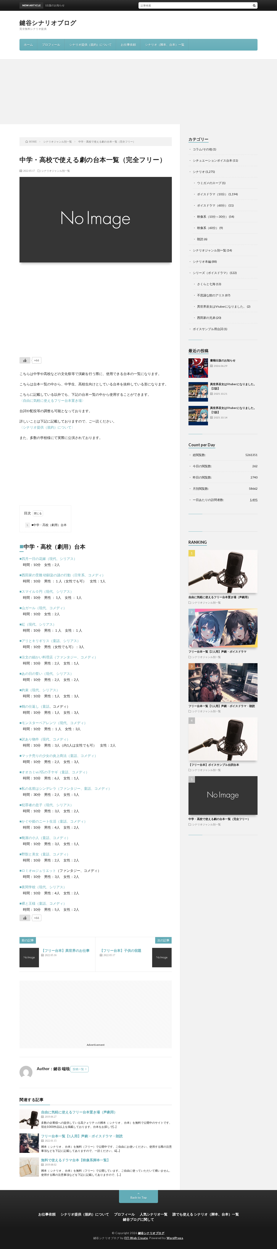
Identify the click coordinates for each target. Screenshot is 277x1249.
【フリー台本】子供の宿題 (120, 950)
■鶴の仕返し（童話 (34, 706)
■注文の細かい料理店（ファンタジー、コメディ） (58, 657)
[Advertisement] (138, 92)
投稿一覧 (78, 1069)
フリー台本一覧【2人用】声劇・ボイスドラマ (217, 651)
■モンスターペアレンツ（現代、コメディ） (53, 723)
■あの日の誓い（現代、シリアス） (46, 673)
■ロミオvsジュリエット (37, 870)
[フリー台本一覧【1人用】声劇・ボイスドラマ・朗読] (29, 1143)
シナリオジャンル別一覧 (55, 170)
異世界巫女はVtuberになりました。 (221, 306)
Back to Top (138, 1197)
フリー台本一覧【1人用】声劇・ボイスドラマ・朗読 (82, 1136)
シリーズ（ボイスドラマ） (211, 273)
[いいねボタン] (24, 360)
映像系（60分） (208, 228)
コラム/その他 (202, 149)
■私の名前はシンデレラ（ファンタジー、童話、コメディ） (65, 788)
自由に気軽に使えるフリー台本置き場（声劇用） (79, 1112)
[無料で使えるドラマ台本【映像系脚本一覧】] (29, 1167)
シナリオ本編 (202, 261)
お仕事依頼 (128, 44)
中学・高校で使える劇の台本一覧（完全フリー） (219, 819)
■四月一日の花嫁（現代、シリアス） (48, 558)
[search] (254, 5)
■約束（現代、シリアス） (39, 690)
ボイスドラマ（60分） (212, 205)
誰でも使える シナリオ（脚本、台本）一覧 (205, 1214)
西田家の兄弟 (206, 317)
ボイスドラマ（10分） (212, 194)
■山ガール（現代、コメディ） (43, 608)
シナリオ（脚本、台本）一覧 (164, 44)
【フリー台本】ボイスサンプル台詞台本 (213, 764)
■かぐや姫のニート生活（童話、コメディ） (53, 821)
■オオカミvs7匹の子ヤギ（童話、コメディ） (54, 772)
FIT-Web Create (136, 1238)
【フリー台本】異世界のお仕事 (65, 950)
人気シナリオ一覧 (153, 1214)
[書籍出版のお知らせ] (198, 368)
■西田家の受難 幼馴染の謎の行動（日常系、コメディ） (62, 575)
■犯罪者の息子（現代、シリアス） (46, 805)
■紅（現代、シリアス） (37, 624)
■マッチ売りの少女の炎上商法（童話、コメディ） (58, 755)
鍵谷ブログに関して (138, 1219)
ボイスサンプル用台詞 (208, 329)
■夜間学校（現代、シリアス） (43, 887)
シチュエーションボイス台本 (212, 160)
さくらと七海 (206, 284)
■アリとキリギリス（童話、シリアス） (50, 641)
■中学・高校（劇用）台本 (46, 525)
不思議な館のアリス (210, 295)
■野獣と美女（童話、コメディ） (44, 854)
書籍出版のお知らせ (222, 360)
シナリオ (199, 171)
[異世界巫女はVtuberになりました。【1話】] (198, 415)
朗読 (200, 239)
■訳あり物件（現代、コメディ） (44, 739)
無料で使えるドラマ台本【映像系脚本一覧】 (75, 1160)
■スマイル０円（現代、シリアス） (46, 591)
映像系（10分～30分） (212, 216)
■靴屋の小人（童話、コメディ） (44, 838)
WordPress (175, 1238)
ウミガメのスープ (209, 183)
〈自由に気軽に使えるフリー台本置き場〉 (52, 400)
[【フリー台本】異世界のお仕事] (29, 957)
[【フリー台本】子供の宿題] (162, 957)
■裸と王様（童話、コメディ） (43, 903)
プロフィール (51, 44)
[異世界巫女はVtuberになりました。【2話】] (198, 392)
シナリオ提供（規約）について (90, 44)
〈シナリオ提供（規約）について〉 (47, 427)
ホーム (28, 44)
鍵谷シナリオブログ (48, 22)
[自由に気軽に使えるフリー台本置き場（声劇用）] (29, 1119)
